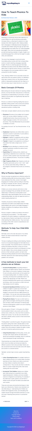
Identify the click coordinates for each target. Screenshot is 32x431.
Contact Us (16, 413)
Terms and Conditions (16, 418)
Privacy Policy (16, 416)
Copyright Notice (16, 414)
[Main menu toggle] (29, 3)
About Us (16, 411)
